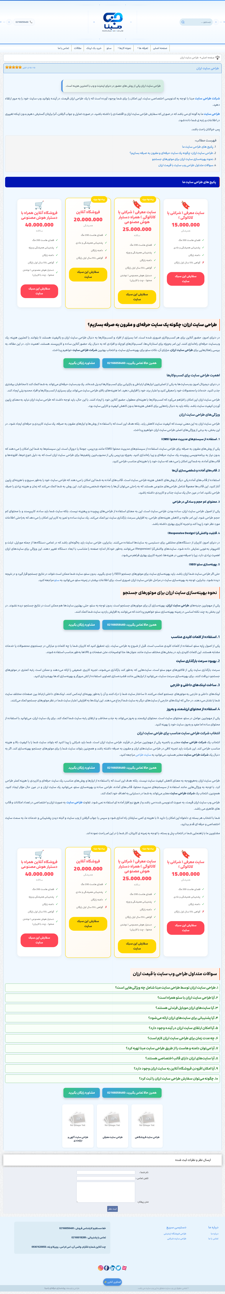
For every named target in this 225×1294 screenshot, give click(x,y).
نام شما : (143, 1172)
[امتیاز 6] (14, 67)
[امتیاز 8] (17, 67)
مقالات (77, 48)
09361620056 (39, 1247)
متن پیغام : (143, 1202)
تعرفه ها (143, 48)
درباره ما (214, 1233)
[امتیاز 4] (11, 67)
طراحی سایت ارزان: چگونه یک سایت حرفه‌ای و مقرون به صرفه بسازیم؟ (171, 153)
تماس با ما (63, 48)
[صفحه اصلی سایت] (112, 22)
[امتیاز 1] (6, 67)
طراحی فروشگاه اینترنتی (175, 1233)
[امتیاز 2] (8, 67)
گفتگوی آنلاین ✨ (112, 1282)
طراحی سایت (74, 802)
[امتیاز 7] (16, 67)
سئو (109, 48)
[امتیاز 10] (21, 67)
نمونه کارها (125, 48)
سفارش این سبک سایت (186, 278)
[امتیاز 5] (13, 67)
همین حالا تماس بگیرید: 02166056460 (132, 363)
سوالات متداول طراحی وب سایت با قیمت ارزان (185, 165)
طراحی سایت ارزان (189, 57)
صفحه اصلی (160, 48)
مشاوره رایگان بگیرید (81, 363)
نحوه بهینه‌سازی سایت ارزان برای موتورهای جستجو (182, 159)
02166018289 (78, 1237)
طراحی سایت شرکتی (176, 1238)
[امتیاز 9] (19, 67)
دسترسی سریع (176, 1227)
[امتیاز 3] (9, 67)
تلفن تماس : (142, 1178)
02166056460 (24, 22)
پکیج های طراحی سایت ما (197, 147)
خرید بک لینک (94, 48)
